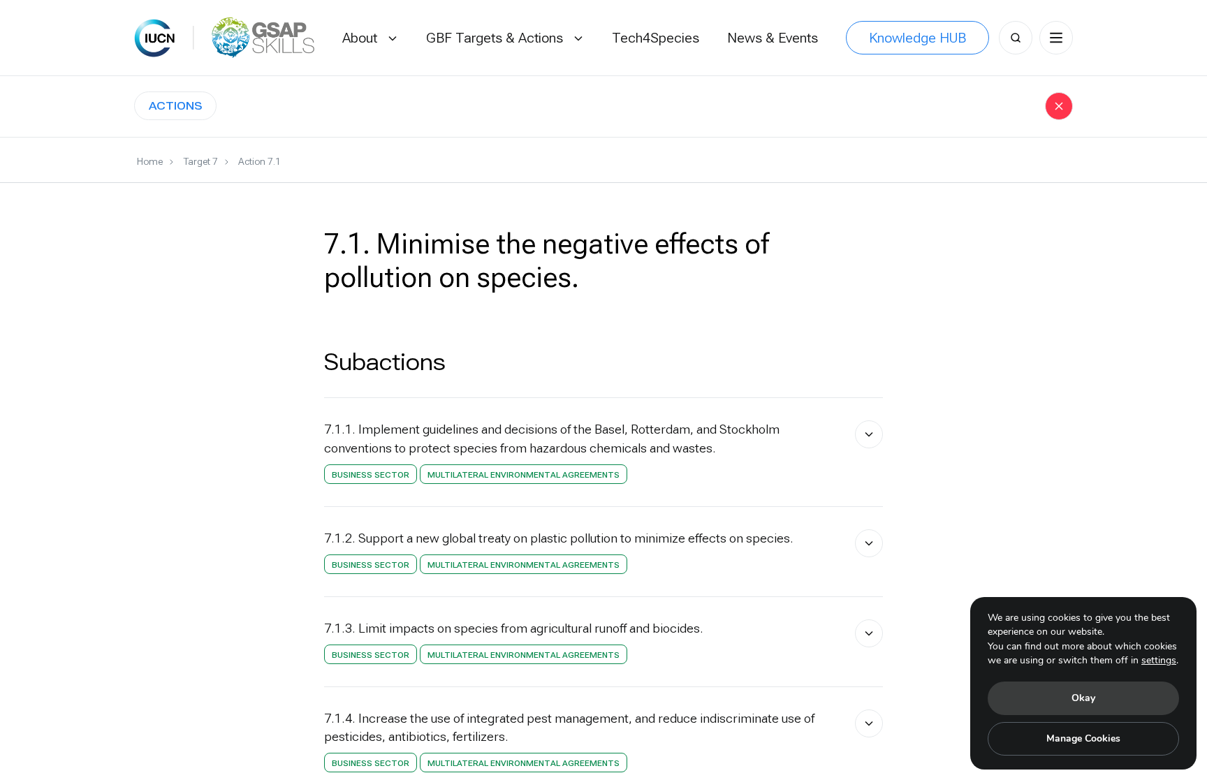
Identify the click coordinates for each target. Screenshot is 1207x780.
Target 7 (200, 161)
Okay (1083, 698)
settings (1158, 660)
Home (150, 161)
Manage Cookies (1083, 738)
